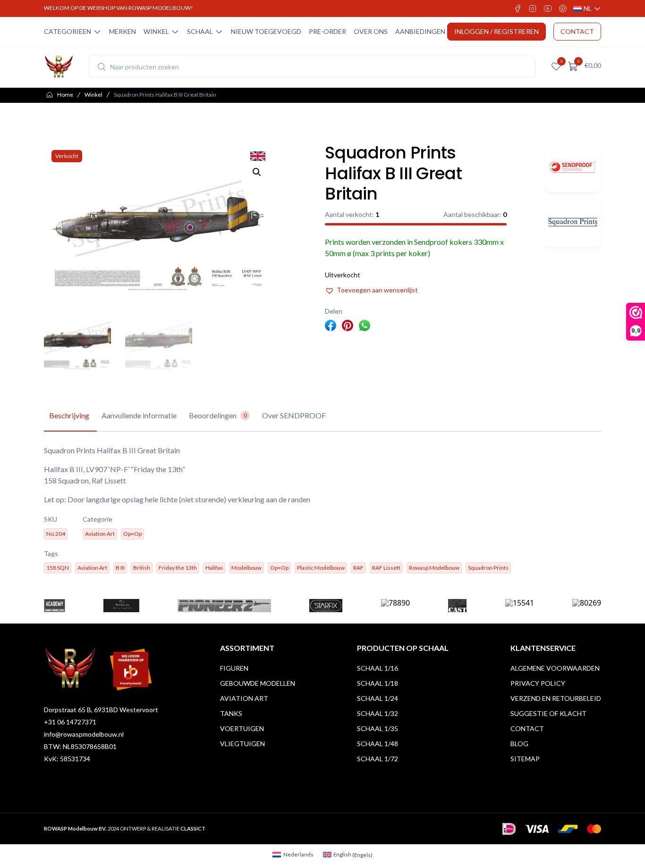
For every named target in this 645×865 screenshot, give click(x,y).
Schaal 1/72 (377, 759)
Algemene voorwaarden (555, 668)
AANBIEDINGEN (420, 31)
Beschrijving (69, 415)
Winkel (93, 94)
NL (587, 8)
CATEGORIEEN (67, 31)
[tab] (69, 416)
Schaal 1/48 (377, 744)
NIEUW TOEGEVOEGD (266, 31)
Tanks (231, 713)
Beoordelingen (218, 415)
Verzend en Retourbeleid (555, 698)
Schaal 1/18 (377, 683)
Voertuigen (242, 728)
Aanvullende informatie (139, 415)
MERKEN (122, 31)
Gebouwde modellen (257, 683)
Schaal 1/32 (377, 713)
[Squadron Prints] (572, 222)
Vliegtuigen (242, 744)
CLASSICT (192, 828)
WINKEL (156, 31)
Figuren (234, 668)
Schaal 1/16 (377, 668)
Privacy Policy (537, 683)
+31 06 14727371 (70, 722)
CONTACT (577, 31)
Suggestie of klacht (548, 713)
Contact (527, 728)
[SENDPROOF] (572, 167)
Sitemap (525, 759)
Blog (519, 744)
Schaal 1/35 (377, 728)
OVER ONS (371, 31)
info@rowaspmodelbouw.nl (84, 734)
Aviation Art (244, 698)
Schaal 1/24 (377, 698)
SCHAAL (200, 31)
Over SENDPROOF (294, 415)
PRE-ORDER (327, 31)
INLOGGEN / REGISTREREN (496, 31)
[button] (256, 172)
